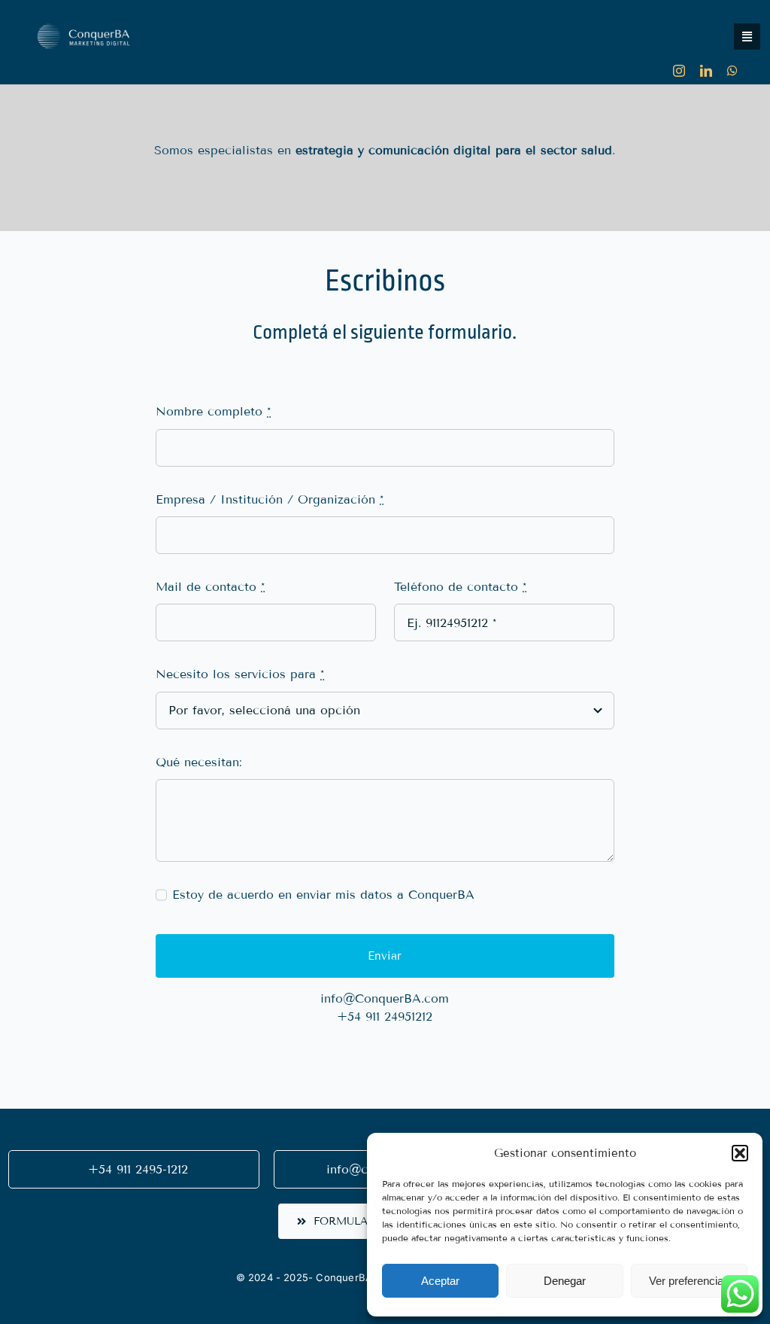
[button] (739, 1153)
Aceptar (440, 1280)
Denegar (565, 1280)
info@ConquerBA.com (384, 998)
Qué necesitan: (199, 762)
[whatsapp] (732, 71)
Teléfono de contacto (460, 587)
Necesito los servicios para (240, 674)
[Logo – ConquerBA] (83, 13)
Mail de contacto (210, 587)
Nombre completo (213, 411)
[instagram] (679, 71)
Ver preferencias (689, 1280)
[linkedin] (706, 71)
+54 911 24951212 (384, 1016)
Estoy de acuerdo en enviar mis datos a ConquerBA (323, 894)
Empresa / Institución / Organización (269, 499)
